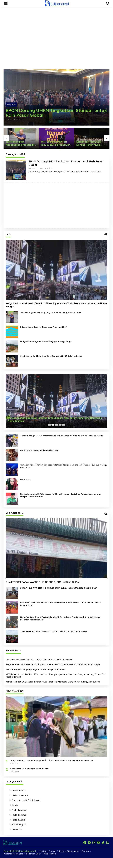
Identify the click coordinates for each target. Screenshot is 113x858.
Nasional (11, 104)
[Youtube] (98, 842)
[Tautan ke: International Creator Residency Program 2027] (12, 331)
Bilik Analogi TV (19, 824)
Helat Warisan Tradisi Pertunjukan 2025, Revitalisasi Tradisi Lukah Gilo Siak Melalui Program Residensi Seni (60, 618)
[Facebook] (85, 842)
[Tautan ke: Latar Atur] (12, 484)
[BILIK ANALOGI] (57, 3)
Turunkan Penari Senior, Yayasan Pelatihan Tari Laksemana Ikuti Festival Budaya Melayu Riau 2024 (63, 466)
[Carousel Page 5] (63, 425)
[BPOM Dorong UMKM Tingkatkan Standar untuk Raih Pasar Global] (102, 171)
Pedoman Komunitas (13, 854)
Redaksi (85, 851)
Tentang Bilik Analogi (68, 851)
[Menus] (6, 3)
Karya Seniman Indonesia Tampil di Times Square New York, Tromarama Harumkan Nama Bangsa (56, 305)
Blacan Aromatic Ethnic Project (26, 800)
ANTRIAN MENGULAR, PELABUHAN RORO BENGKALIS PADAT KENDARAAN (54, 631)
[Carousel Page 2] (52, 425)
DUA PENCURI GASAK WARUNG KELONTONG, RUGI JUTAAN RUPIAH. (43, 582)
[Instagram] (94, 842)
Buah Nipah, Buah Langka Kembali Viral (39, 450)
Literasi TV (17, 829)
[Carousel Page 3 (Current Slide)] (56, 425)
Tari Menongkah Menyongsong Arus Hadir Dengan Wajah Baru (20, 143)
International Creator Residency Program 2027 (43, 327)
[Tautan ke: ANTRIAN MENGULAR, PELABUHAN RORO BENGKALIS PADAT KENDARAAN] (12, 636)
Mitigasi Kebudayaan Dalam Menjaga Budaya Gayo (45, 341)
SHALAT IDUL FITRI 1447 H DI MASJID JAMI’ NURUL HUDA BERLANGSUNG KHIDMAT (58, 588)
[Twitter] (89, 842)
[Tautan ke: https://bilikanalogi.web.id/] (106, 234)
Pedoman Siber (33, 854)
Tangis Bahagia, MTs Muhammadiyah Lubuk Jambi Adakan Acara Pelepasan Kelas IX (61, 436)
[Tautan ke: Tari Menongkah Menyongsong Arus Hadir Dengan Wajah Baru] (12, 317)
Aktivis (15, 805)
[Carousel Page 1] (49, 425)
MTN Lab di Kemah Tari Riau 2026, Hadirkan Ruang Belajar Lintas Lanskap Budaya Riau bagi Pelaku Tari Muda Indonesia (56, 143)
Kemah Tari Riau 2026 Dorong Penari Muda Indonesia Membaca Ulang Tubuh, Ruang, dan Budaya (91, 143)
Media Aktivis (50, 854)
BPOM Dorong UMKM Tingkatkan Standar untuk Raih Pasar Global (56, 112)
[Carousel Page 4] (60, 425)
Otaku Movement (20, 795)
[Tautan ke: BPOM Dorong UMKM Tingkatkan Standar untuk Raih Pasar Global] (56, 97)
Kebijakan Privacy (47, 851)
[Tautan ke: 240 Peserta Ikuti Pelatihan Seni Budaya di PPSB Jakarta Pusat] (12, 360)
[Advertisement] (57, 15)
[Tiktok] (103, 842)
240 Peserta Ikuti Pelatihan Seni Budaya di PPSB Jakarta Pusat (51, 356)
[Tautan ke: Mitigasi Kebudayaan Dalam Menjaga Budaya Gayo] (12, 346)
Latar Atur (25, 479)
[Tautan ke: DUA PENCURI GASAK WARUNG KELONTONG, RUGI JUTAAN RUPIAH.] (56, 548)
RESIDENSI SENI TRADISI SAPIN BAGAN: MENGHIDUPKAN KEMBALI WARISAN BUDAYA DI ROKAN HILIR (60, 603)
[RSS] (107, 842)
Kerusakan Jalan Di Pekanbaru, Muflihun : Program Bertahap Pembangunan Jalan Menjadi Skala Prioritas (60, 495)
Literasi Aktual (18, 790)
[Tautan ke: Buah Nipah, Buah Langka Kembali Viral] (12, 454)
